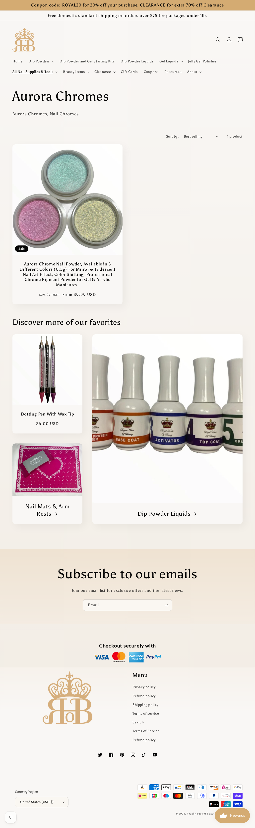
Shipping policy (145, 705)
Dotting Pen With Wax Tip (47, 414)
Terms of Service (146, 731)
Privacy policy (143, 687)
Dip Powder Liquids (164, 513)
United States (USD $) (37, 802)
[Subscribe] (166, 605)
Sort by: (172, 136)
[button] (41, 61)
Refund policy (144, 696)
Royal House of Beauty (202, 813)
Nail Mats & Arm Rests (47, 510)
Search (138, 722)
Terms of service (145, 713)
